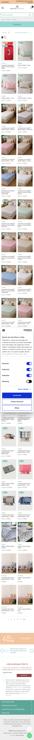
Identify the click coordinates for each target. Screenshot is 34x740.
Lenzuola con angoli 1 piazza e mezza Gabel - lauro (25, 225)
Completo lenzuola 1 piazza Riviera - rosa (7, 609)
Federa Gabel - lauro (24, 65)
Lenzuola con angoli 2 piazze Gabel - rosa (24, 322)
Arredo (8, 19)
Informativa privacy (17, 687)
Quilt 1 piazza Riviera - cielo (25, 578)
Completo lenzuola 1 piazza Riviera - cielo (7, 578)
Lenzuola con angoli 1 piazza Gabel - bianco (8, 128)
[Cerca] (30, 15)
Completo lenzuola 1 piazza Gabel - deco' (24, 451)
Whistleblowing (17, 726)
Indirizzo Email (7, 672)
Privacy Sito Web (25, 722)
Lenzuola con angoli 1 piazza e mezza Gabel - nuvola (25, 258)
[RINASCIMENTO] (25, 638)
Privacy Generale (8, 720)
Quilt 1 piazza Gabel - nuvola (8, 547)
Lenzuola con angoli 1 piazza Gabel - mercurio (25, 128)
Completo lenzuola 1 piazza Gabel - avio (24, 515)
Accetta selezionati (17, 401)
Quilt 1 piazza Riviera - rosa (25, 609)
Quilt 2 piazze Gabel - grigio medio (8, 484)
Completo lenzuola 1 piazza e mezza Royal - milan (8, 66)
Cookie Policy (15, 722)
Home (3, 19)
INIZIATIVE (5, 713)
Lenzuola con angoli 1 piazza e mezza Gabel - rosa (8, 258)
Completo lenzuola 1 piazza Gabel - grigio (7, 515)
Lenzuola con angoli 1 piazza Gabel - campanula (8, 192)
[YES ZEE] (8, 638)
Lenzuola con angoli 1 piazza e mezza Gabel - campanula (8, 290)
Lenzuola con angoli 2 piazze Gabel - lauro (8, 322)
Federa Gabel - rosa (7, 98)
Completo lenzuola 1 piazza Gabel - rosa (24, 484)
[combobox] (17, 15)
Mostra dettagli (23, 389)
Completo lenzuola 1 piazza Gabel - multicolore (7, 452)
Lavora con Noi (25, 724)
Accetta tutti (17, 395)
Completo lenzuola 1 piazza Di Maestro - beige (24, 419)
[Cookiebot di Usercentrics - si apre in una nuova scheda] (24, 330)
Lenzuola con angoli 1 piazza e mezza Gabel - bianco (25, 192)
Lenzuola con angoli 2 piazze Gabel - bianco (24, 290)
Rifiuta (17, 408)
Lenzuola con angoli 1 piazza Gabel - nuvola (24, 160)
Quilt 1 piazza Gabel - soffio (24, 547)
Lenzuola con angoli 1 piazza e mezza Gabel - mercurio (8, 225)
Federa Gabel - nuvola (25, 98)
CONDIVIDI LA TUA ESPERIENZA (12, 709)
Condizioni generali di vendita (11, 724)
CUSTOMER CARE (7, 702)
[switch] (29, 369)
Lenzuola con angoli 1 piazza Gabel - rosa (8, 160)
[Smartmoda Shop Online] (17, 8)
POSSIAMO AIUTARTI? (9, 705)
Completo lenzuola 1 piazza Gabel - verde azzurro (7, 419)
